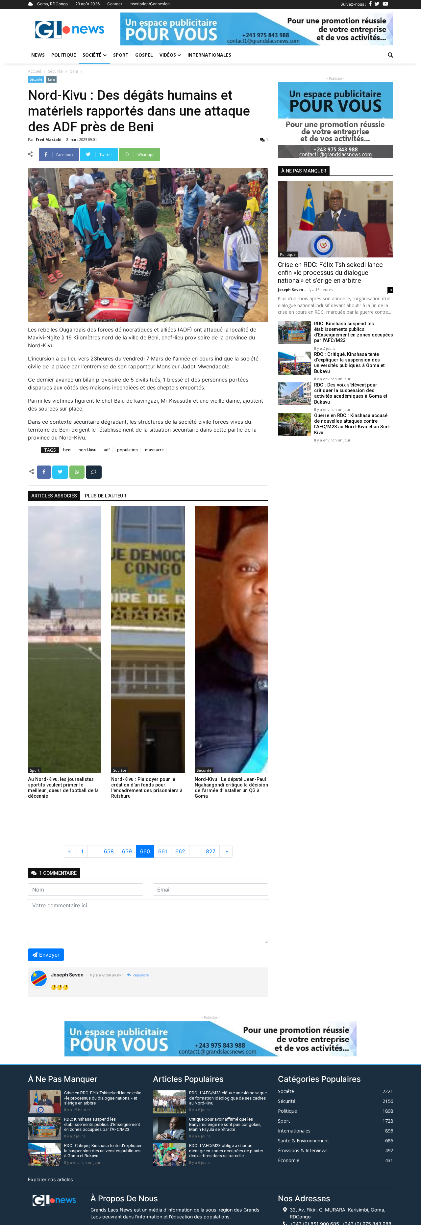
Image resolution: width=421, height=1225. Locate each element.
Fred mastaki (49, 139)
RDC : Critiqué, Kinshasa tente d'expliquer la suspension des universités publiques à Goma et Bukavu (349, 363)
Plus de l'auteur (105, 496)
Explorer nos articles (50, 1179)
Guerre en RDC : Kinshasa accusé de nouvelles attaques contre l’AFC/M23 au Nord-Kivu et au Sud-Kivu (352, 424)
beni (74, 71)
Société (92, 55)
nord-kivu (87, 450)
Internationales (209, 55)
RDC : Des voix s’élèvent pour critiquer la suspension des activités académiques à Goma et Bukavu (350, 393)
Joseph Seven (291, 289)
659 (127, 851)
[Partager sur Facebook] (44, 471)
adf (107, 450)
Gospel (144, 55)
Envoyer (49, 954)
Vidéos (168, 55)
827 (210, 851)
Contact (114, 3)
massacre (154, 450)
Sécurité (55, 71)
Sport (121, 55)
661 (162, 851)
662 (180, 851)
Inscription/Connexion (150, 3)
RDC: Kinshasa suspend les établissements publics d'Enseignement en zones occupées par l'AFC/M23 (353, 332)
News (38, 55)
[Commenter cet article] (94, 471)
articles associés (54, 496)
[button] (140, 29)
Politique (63, 55)
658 (109, 851)
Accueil (34, 71)
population (127, 450)
